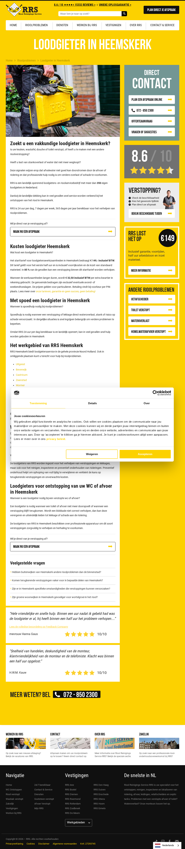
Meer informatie (141, 270)
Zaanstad (21, 380)
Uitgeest (20, 364)
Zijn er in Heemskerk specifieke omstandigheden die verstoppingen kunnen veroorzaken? (61, 588)
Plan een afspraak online (147, 99)
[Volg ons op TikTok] (156, 841)
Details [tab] (92, 403)
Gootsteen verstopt (44, 799)
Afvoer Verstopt (42, 803)
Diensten (62, 25)
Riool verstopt (13, 794)
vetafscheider (139, 299)
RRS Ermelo (100, 808)
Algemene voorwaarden (65, 843)
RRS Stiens (99, 799)
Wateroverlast (140, 321)
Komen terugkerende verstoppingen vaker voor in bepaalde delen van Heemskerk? (57, 580)
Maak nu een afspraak (26, 231)
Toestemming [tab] (38, 403)
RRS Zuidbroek (72, 808)
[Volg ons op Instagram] (163, 841)
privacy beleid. (56, 438)
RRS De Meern (72, 813)
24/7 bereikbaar (42, 785)
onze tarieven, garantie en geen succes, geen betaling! (66, 291)
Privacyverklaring (14, 843)
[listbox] (167, 845)
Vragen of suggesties (144, 132)
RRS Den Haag (101, 785)
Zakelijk (144, 734)
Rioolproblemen (36, 25)
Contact (55, 734)
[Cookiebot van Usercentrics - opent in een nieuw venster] (155, 393)
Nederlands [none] (168, 845)
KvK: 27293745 (87, 843)
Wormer (20, 385)
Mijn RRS (39, 808)
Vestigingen (113, 25)
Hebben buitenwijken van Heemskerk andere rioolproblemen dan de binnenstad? (56, 572)
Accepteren (145, 454)
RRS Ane (69, 785)
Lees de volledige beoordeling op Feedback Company (38, 626)
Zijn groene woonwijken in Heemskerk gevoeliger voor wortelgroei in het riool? (55, 597)
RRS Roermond (72, 799)
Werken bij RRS (87, 25)
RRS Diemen (71, 794)
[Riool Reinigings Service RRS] (24, 10)
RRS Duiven (100, 789)
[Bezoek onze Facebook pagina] (169, 841)
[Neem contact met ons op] (177, 841)
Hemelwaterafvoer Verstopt (148, 331)
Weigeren (92, 454)
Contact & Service (162, 25)
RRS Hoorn (99, 803)
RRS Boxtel (70, 789)
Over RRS (136, 25)
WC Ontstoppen (14, 789)
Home (13, 25)
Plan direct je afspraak (161, 10)
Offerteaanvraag (142, 121)
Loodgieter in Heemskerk (55, 60)
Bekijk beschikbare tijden (147, 213)
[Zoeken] (124, 13)
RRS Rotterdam (73, 803)
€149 (168, 237)
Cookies (31, 843)
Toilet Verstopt (140, 310)
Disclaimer (43, 843)
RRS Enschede (101, 794)
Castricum (21, 374)
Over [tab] (147, 403)
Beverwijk (21, 369)
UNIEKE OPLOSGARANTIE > (115, 4)
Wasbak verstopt (14, 799)
